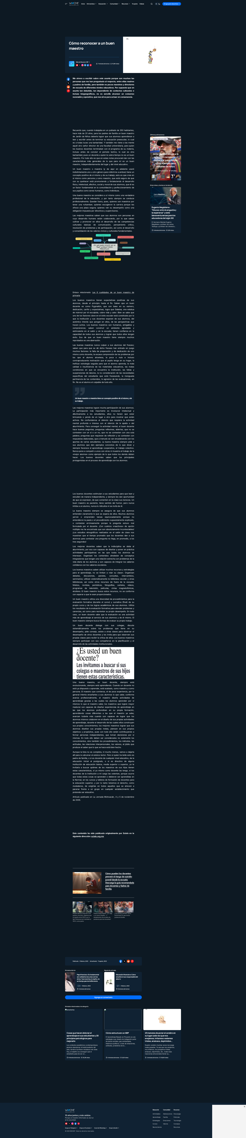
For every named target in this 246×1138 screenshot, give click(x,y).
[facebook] (88, 65)
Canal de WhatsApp (100, 1128)
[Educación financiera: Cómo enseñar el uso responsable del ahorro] (109, 982)
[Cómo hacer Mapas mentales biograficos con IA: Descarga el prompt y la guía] (165, 158)
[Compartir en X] (68, 83)
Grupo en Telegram (70, 1128)
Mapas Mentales (170, 139)
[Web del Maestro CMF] (71, 63)
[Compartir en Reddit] (68, 87)
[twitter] (79, 65)
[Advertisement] (123, 21)
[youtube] (77, 65)
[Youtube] (66, 1123)
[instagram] (82, 65)
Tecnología (165, 142)
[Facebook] (75, 1123)
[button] (66, 4)
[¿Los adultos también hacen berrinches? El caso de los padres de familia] (123, 907)
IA (162, 139)
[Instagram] (72, 1123)
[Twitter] (69, 1123)
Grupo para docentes (171, 4)
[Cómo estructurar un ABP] (123, 1019)
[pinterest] (90, 65)
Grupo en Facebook (85, 1128)
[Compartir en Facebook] (68, 79)
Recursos (155, 142)
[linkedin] (85, 65)
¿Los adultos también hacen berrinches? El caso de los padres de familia (122, 915)
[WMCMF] (78, 1123)
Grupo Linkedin (113, 1128)
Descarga (155, 139)
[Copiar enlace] (68, 91)
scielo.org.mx (97, 836)
